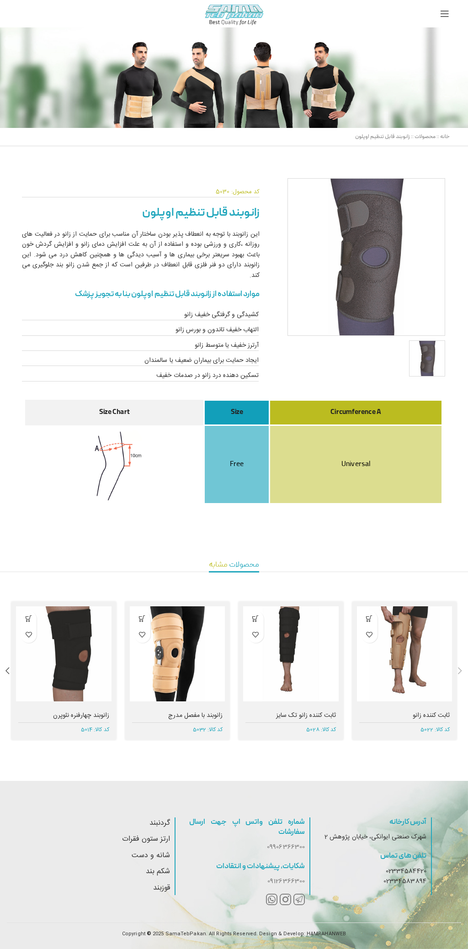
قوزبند (161, 888)
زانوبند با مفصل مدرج (195, 715)
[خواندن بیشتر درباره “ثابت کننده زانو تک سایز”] (256, 619)
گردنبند (159, 823)
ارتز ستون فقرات (146, 839)
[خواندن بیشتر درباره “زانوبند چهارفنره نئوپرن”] (29, 619)
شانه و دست (151, 855)
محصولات (425, 137)
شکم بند (158, 871)
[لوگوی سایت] (234, 14)
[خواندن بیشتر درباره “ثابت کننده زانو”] (370, 619)
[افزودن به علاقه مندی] (370, 635)
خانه (445, 137)
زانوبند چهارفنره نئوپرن (81, 715)
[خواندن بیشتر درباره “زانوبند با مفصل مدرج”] (142, 619)
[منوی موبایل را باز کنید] (445, 14)
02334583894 (404, 881)
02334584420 (406, 871)
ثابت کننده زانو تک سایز (306, 715)
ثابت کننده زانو (431, 715)
